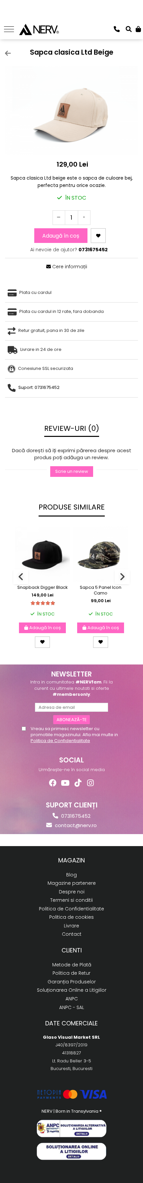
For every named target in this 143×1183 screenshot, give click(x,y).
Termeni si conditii (71, 900)
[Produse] (9, 29)
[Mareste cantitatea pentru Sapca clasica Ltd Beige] (84, 217)
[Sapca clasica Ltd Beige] (71, 110)
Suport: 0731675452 (39, 388)
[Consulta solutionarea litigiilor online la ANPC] (71, 1151)
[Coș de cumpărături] (138, 29)
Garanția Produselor (72, 981)
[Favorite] (98, 235)
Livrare (71, 925)
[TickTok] (78, 783)
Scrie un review (71, 471)
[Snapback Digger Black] (42, 554)
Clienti (72, 950)
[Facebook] (53, 783)
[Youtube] (65, 783)
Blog (71, 874)
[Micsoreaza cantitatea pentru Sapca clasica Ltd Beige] (59, 217)
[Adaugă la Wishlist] (42, 642)
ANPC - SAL (71, 1007)
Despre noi (71, 891)
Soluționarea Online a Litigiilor (71, 990)
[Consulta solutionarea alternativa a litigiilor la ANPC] (71, 1128)
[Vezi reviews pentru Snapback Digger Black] (43, 603)
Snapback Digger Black (42, 588)
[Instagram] (90, 783)
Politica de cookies (71, 917)
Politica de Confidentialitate (60, 740)
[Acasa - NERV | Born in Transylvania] (39, 28)
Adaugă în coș (60, 236)
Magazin (71, 860)
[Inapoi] (5, 53)
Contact (71, 934)
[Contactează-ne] (117, 29)
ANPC (72, 998)
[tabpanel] (71, 110)
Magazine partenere (72, 883)
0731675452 (75, 815)
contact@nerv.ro (75, 825)
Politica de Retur (71, 973)
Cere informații (69, 266)
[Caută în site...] (129, 29)
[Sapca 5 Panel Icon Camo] (100, 554)
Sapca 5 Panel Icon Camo (100, 590)
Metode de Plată (71, 964)
